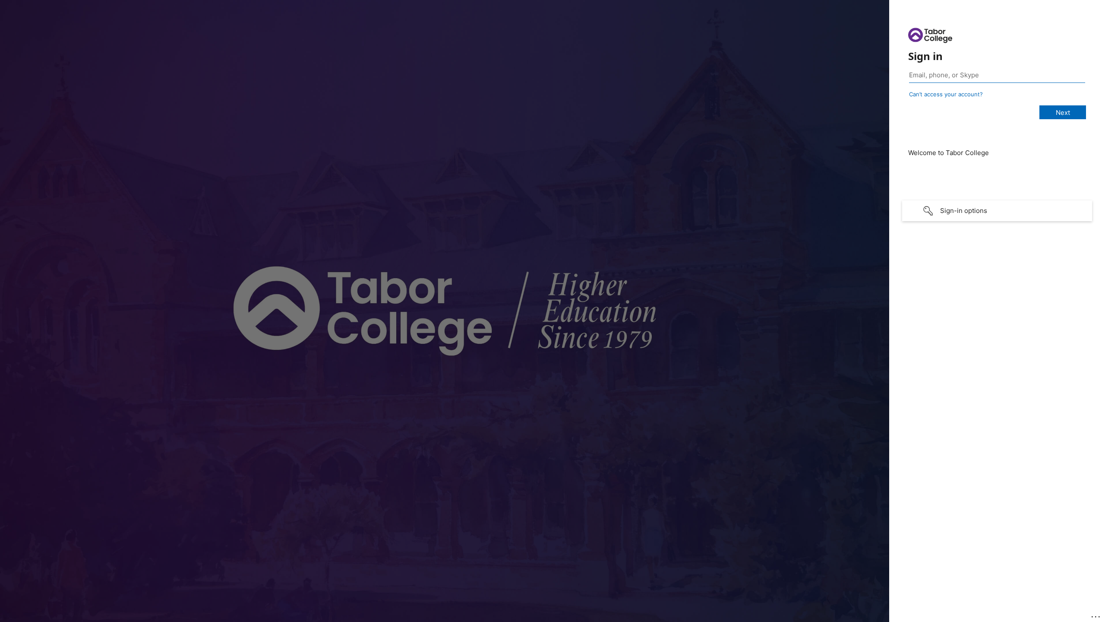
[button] (997, 210)
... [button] (1096, 614)
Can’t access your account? (946, 94)
